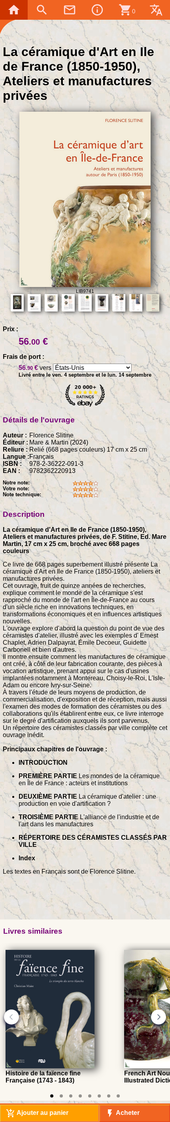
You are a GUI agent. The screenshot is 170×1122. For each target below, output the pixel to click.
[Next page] (158, 1016)
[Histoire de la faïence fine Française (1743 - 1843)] (50, 1066)
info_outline (97, 10)
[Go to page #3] (71, 1096)
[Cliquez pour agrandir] (85, 284)
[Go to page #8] (118, 1096)
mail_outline (69, 10)
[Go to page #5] (89, 1096)
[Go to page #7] (108, 1096)
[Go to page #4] (80, 1096)
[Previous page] (11, 1016)
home (14, 10)
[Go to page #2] (61, 1096)
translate (156, 10)
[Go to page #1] (52, 1096)
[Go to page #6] (99, 1096)
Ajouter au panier (37, 1113)
